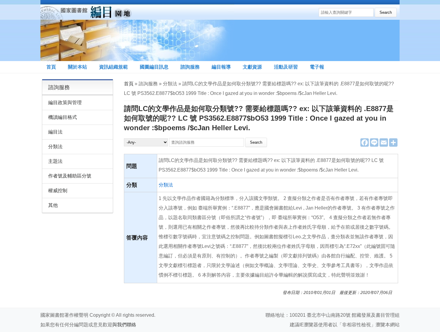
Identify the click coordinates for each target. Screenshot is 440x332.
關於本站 (77, 66)
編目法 (55, 131)
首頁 (51, 66)
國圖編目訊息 (154, 66)
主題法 (55, 161)
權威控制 (57, 190)
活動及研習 (286, 66)
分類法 (166, 184)
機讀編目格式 (62, 117)
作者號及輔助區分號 (69, 175)
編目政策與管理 (65, 102)
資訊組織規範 (113, 66)
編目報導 (221, 66)
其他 (53, 205)
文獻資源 (252, 66)
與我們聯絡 (124, 324)
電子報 (317, 66)
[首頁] (137, 30)
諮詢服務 (190, 66)
